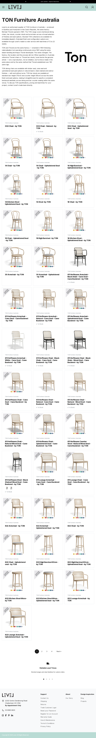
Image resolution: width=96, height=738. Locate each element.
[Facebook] (6, 715)
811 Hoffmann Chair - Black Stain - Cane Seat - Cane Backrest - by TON (47, 360)
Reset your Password (48, 711)
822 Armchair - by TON (15, 526)
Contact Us (44, 698)
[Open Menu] (3, 7)
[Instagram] (3, 715)
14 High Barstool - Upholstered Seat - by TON (79, 167)
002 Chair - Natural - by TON (46, 127)
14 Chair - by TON (12, 166)
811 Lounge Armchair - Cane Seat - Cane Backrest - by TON (47, 482)
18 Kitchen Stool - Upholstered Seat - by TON (79, 239)
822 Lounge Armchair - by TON (79, 599)
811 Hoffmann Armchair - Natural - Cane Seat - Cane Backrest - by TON (47, 318)
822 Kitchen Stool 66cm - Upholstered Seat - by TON (47, 599)
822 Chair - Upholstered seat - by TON (15, 563)
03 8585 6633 (10, 710)
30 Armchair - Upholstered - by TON (47, 275)
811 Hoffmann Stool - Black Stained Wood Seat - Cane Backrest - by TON (16, 482)
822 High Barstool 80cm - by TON (47, 563)
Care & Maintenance (47, 720)
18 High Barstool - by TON (47, 238)
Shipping (43, 701)
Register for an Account (49, 714)
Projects (83, 701)
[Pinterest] (9, 715)
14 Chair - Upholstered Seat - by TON (48, 167)
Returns (43, 704)
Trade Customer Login (48, 708)
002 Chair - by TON (13, 126)
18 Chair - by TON (75, 202)
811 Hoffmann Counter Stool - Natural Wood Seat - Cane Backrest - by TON (79, 443)
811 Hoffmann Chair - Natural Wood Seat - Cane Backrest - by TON (16, 443)
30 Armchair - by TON (14, 274)
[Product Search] (86, 7)
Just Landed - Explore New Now (48, 1)
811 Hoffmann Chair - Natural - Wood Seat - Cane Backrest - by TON (79, 402)
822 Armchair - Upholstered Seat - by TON (47, 527)
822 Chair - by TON (76, 526)
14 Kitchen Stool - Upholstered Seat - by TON (16, 203)
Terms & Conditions (47, 723)
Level (14, 735)
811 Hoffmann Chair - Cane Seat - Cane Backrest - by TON (16, 402)
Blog (82, 698)
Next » (59, 651)
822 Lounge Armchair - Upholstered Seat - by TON (16, 636)
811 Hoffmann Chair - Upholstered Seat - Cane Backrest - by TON (46, 443)
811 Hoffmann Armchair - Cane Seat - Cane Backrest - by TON (16, 318)
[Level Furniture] (15, 7)
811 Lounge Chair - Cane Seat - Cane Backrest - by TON (78, 482)
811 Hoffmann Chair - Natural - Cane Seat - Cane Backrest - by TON (47, 402)
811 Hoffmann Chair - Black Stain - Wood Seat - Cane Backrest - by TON (79, 360)
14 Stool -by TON (43, 202)
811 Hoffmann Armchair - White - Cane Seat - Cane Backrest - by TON (16, 360)
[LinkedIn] (12, 715)
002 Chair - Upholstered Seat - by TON (78, 127)
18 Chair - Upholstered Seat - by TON (16, 239)
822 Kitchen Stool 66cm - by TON (16, 599)
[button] (43, 679)
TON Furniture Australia (11, 123)
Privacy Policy (45, 726)
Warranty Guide (46, 717)
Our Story (69, 698)
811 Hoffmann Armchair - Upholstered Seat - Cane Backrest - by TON (78, 318)
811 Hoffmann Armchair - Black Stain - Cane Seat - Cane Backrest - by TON (78, 276)
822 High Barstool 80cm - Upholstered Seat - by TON (79, 563)
